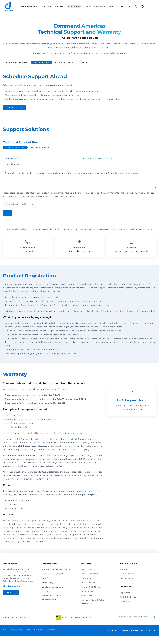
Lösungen (46, 6)
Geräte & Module (88, 582)
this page (120, 53)
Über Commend (10, 586)
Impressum (125, 593)
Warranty (83, 62)
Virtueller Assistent (89, 574)
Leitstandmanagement (52, 587)
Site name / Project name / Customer (97, 158)
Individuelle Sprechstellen (93, 600)
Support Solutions (41, 62)
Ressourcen (99, 6)
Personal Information (39, 147)
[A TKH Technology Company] (73, 617)
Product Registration (64, 62)
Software (124, 569)
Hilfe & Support (127, 578)
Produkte (59, 6)
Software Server (88, 578)
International (74, 6)
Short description (11, 158)
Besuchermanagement (52, 574)
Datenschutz (125, 601)
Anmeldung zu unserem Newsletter (135, 617)
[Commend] (8, 6)
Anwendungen (49, 599)
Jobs (111, 6)
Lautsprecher (87, 591)
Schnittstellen (87, 595)
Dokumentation (127, 574)
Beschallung (47, 582)
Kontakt (120, 6)
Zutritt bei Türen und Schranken (56, 569)
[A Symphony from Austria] (16, 617)
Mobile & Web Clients (90, 587)
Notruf (45, 578)
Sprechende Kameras (51, 595)
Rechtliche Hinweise (129, 597)
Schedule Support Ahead (17, 62)
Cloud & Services (88, 569)
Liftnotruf (46, 591)
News (88, 6)
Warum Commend (29, 6)
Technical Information (15, 147)
